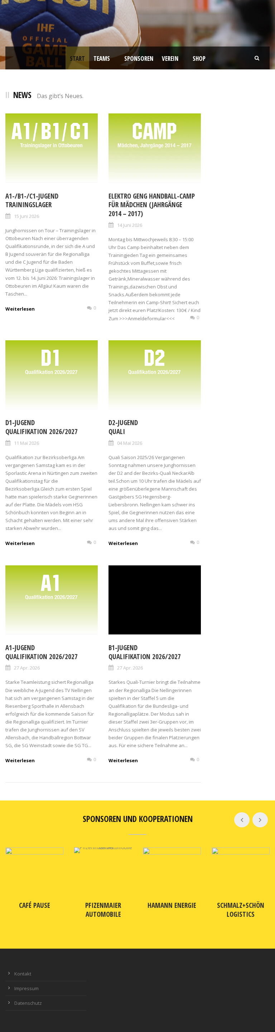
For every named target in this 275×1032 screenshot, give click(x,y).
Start (77, 58)
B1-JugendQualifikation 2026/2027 (144, 652)
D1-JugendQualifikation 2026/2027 (41, 427)
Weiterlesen (20, 309)
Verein (170, 58)
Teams (101, 58)
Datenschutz (28, 1003)
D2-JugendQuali (123, 427)
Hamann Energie (172, 905)
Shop (199, 58)
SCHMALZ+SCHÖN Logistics (240, 910)
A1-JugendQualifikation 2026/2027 (41, 652)
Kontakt (22, 973)
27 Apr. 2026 (27, 668)
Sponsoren (138, 58)
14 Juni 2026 (129, 225)
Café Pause (34, 905)
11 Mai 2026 (26, 443)
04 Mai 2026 (129, 443)
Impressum (26, 988)
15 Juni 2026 (26, 216)
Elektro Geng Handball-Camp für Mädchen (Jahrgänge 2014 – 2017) (151, 204)
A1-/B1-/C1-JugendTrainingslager (31, 200)
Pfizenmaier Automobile (103, 910)
